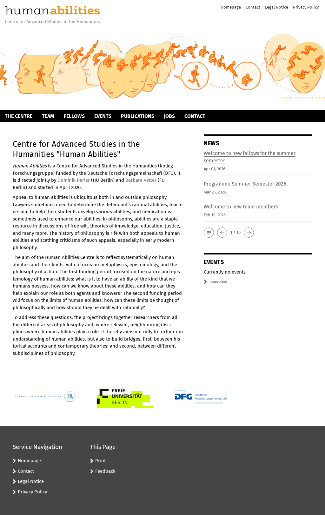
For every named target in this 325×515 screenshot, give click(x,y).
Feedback (105, 471)
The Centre (18, 116)
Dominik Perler (73, 180)
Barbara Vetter (140, 180)
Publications (137, 116)
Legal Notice (276, 7)
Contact (253, 7)
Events (102, 116)
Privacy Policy (306, 7)
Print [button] (100, 461)
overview (218, 282)
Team (48, 116)
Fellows (74, 116)
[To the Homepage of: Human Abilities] (52, 15)
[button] (209, 232)
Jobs (169, 116)
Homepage (231, 7)
